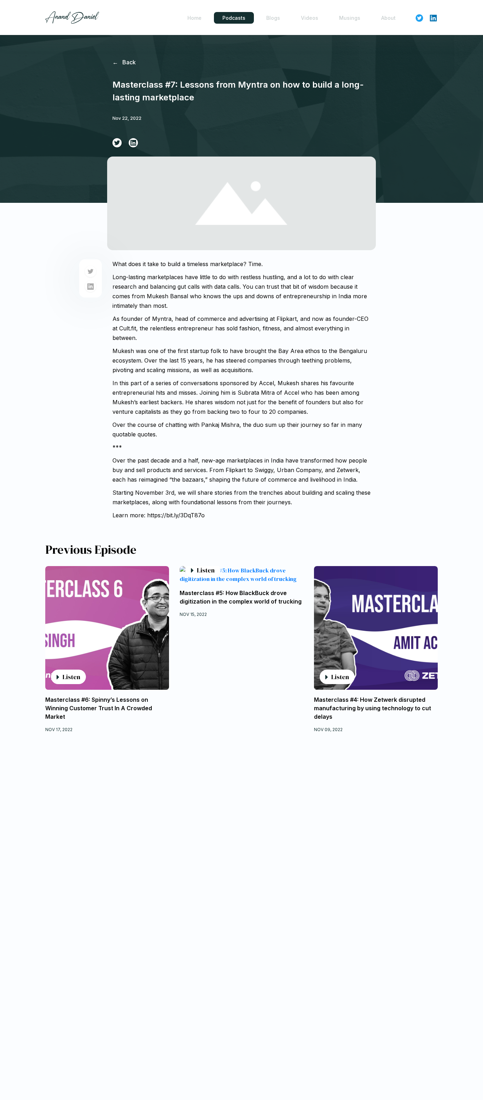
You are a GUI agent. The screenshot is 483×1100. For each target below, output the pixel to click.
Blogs (273, 18)
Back (124, 62)
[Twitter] (117, 142)
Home (194, 18)
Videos (309, 18)
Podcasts (233, 18)
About (388, 18)
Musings (349, 18)
